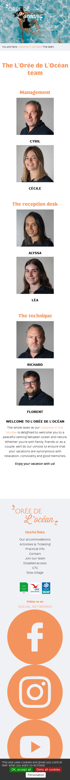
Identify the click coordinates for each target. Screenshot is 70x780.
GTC (35, 567)
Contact (35, 553)
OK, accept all (21, 769)
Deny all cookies (48, 769)
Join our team (35, 558)
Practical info (35, 548)
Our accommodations (35, 539)
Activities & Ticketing (35, 544)
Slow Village (35, 572)
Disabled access (35, 563)
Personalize (36, 775)
